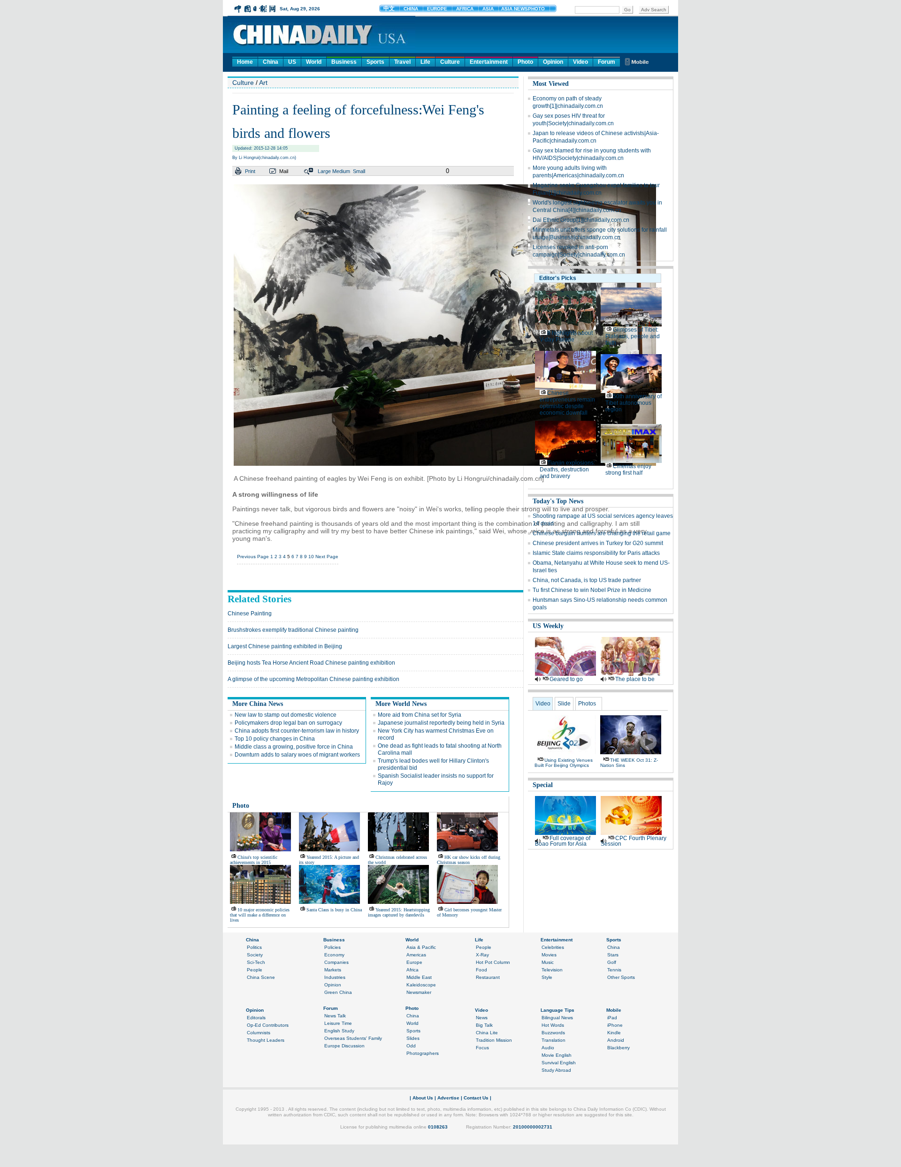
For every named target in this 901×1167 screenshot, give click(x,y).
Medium (341, 171)
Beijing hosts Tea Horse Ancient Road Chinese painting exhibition (311, 662)
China (270, 62)
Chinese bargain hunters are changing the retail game (602, 533)
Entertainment (489, 62)
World (313, 62)
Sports (375, 62)
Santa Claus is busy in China (334, 909)
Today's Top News (558, 501)
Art (263, 82)
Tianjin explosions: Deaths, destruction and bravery (567, 469)
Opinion (553, 62)
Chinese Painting (250, 613)
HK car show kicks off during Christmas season (468, 860)
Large (324, 171)
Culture (450, 62)
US (292, 62)
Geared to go (566, 679)
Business (344, 62)
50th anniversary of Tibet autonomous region (633, 403)
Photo (525, 62)
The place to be (635, 679)
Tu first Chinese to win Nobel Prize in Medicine (592, 590)
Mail (283, 171)
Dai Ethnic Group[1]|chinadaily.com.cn (581, 220)
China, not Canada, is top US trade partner (587, 580)
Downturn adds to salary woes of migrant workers (297, 754)
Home (245, 62)
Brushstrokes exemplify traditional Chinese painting (293, 630)
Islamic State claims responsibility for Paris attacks (596, 553)
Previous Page (253, 556)
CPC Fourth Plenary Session (633, 841)
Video (580, 62)
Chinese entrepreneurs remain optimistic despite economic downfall (567, 403)
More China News (257, 703)
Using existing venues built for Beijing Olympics (563, 763)
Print (250, 171)
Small (359, 171)
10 (311, 556)
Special (543, 784)
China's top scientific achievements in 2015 (253, 860)
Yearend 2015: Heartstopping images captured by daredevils (399, 912)
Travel (402, 62)
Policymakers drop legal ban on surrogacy (288, 723)
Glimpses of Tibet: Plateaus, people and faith (632, 336)
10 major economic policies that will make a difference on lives (260, 915)
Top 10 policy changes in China (275, 738)
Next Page (326, 556)
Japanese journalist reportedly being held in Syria (441, 723)
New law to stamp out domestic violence (285, 715)
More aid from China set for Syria (419, 715)
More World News (401, 703)
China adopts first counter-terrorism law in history (297, 730)
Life (425, 62)
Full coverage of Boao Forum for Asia (562, 841)
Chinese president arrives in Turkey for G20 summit (598, 543)
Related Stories (259, 599)
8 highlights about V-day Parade (566, 336)
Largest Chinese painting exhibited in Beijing (285, 646)
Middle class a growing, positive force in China (294, 746)
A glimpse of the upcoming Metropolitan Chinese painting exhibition (313, 679)
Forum (606, 62)
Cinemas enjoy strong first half (628, 469)
